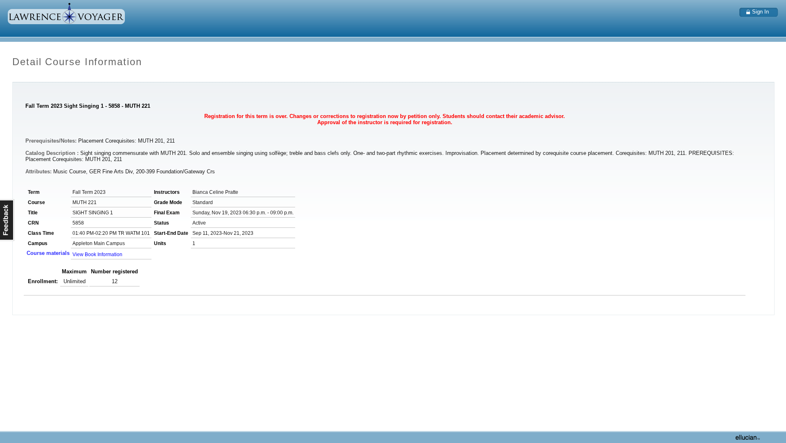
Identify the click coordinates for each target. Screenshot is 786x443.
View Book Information (97, 254)
